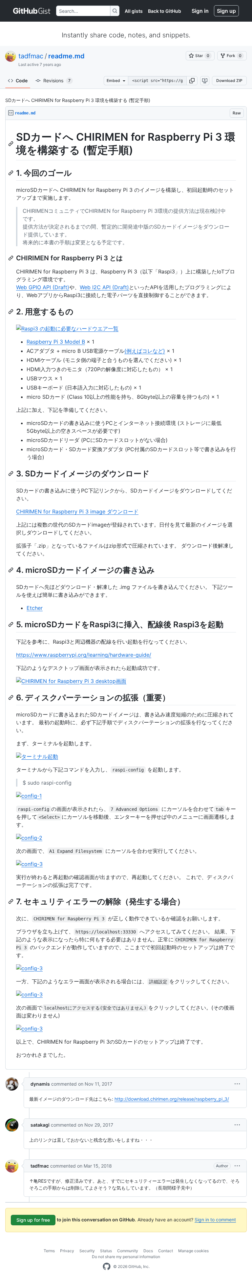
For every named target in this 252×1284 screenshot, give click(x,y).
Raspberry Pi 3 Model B (56, 341)
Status (106, 1250)
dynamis (40, 1084)
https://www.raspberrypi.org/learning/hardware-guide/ (83, 655)
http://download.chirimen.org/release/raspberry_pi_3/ (172, 1099)
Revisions (57, 80)
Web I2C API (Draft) (104, 287)
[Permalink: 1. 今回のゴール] (11, 172)
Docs (148, 1250)
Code (22, 80)
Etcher (35, 608)
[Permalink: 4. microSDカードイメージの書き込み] (11, 569)
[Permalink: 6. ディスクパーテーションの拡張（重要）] (11, 697)
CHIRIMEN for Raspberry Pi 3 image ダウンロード (77, 511)
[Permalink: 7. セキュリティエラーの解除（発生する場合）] (11, 901)
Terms (49, 1250)
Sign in (200, 11)
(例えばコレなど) (144, 351)
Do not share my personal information (126, 1256)
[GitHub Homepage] (107, 1266)
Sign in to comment (215, 1219)
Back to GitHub (164, 11)
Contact (165, 1250)
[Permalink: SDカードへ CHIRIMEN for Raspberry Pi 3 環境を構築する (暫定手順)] (11, 143)
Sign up (226, 11)
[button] (192, 80)
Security (87, 1250)
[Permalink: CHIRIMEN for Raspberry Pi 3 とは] (11, 258)
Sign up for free (33, 1220)
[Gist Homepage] (32, 11)
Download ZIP (229, 80)
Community (127, 1250)
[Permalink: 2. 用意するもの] (11, 311)
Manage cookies (193, 1250)
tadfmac (30, 56)
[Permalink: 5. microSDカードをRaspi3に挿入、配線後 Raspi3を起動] (11, 624)
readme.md (66, 56)
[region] (126, 595)
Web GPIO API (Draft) (42, 287)
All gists (134, 11)
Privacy (67, 1250)
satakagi (40, 1125)
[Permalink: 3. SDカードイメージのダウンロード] (11, 473)
